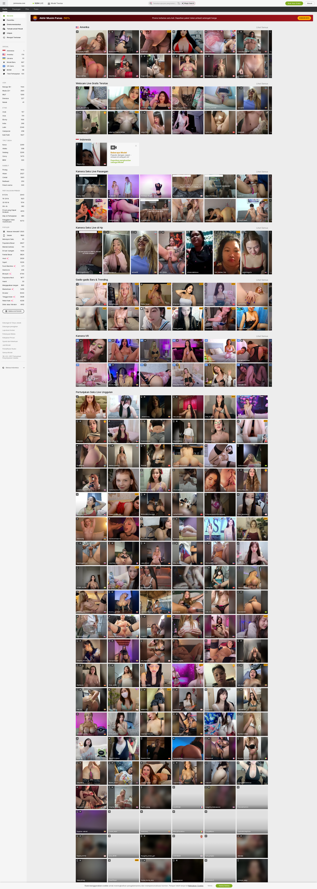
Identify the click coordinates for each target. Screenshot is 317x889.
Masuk (309, 3)
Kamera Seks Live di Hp (89, 227)
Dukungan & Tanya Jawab (11, 323)
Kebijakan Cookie (195, 886)
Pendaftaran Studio (9, 349)
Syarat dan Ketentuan (10, 341)
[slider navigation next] (266, 54)
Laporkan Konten (8, 330)
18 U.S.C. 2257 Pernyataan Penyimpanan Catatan (11, 357)
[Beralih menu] (4, 3)
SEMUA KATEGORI (14, 311)
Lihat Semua (262, 27)
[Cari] (178, 3)
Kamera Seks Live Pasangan (92, 171)
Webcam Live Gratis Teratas (92, 83)
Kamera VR (82, 335)
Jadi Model (6, 345)
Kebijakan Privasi (8, 338)
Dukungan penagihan (10, 326)
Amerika (84, 27)
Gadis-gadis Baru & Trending (92, 279)
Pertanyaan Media (8, 334)
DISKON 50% (304, 18)
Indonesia (85, 139)
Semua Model (7, 352)
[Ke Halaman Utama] (19, 3)
